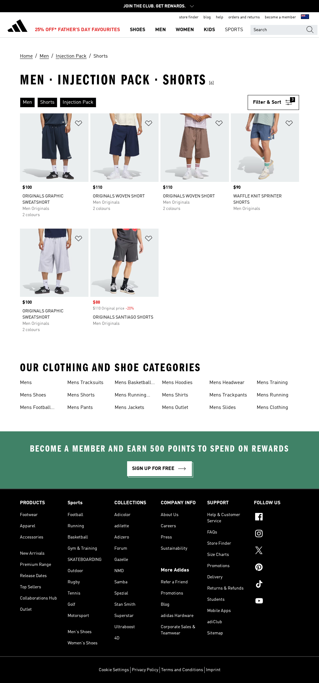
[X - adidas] (276, 551)
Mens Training (272, 382)
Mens (26, 382)
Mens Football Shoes (35, 408)
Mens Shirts (175, 395)
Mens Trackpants (228, 395)
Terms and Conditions (182, 670)
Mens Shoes (33, 395)
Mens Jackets (129, 407)
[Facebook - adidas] (276, 517)
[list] (134, 102)
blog (207, 17)
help (219, 17)
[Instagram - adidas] (276, 534)
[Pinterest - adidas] (276, 568)
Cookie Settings (114, 670)
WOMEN (185, 29)
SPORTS (234, 29)
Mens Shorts (81, 395)
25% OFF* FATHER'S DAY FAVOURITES (77, 29)
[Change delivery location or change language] (305, 17)
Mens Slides (222, 407)
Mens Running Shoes (130, 396)
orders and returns (244, 17)
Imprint (213, 670)
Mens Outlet (175, 407)
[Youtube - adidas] (276, 601)
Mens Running (272, 395)
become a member (280, 17)
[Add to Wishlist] (78, 124)
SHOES (137, 29)
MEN (160, 29)
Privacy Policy (145, 670)
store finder (188, 17)
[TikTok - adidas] (276, 584)
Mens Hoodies (177, 382)
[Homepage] (17, 26)
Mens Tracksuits (85, 382)
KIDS (209, 29)
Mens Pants (80, 407)
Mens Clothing (272, 407)
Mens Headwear (227, 382)
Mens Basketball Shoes (133, 383)
